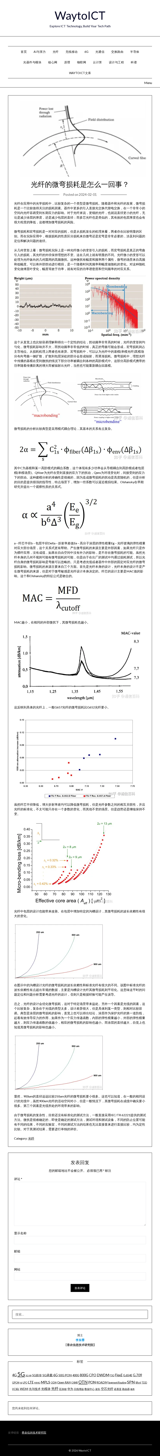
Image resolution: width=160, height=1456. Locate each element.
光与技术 (35, 1389)
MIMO (37, 1382)
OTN (83, 1381)
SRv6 (138, 1382)
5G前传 (37, 1375)
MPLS (45, 1382)
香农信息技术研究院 (34, 1432)
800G (84, 1375)
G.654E (127, 1375)
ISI (21, 1382)
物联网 (81, 62)
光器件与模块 (32, 62)
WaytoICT (80, 15)
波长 (97, 1389)
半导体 (134, 51)
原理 (67, 62)
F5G (112, 1375)
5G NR (29, 1375)
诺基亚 (118, 1389)
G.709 (137, 1375)
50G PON (65, 1375)
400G (75, 1375)
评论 (18, 1179)
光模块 (46, 1389)
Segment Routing (117, 1382)
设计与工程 (116, 62)
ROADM (102, 1382)
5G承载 (47, 1375)
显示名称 (20, 1233)
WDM (24, 1389)
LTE (31, 1382)
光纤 (56, 51)
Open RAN (64, 1382)
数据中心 (89, 1389)
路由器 (126, 1389)
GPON (15, 1382)
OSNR (74, 1382)
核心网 (52, 62)
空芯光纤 (107, 1389)
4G (14, 1375)
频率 (132, 1389)
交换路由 (117, 51)
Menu (152, 41)
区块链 (63, 1389)
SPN (131, 1382)
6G (86, 51)
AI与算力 (40, 51)
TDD (144, 1382)
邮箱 (17, 1251)
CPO (92, 1375)
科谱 (134, 62)
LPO (25, 1382)
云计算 (97, 62)
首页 (24, 51)
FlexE (119, 1375)
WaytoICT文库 (80, 73)
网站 (17, 1269)
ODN (54, 1382)
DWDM (103, 1375)
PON (92, 1382)
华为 (70, 1389)
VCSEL (15, 1389)
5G (21, 1374)
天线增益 (79, 1389)
